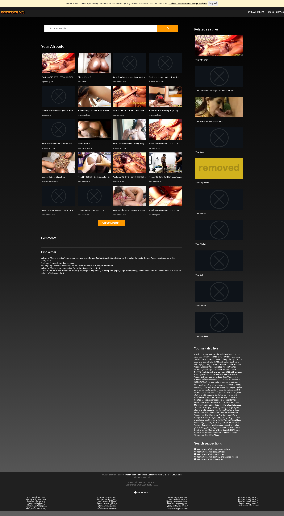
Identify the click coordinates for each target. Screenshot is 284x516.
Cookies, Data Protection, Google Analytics (188, 3)
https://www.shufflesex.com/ (36, 509)
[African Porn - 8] (94, 72)
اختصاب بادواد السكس (211, 369)
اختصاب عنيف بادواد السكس (214, 422)
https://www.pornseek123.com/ (177, 501)
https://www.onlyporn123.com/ (177, 509)
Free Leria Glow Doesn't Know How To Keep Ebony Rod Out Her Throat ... (74, 210)
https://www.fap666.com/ (36, 505)
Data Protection (155, 475)
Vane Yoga (208, 405)
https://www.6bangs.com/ (36, 501)
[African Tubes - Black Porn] (58, 172)
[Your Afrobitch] (94, 139)
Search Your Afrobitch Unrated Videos (213, 449)
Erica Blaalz (214, 435)
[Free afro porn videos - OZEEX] (94, 205)
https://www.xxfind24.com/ (106, 505)
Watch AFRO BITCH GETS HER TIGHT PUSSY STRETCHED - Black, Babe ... (74, 77)
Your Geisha (200, 213)
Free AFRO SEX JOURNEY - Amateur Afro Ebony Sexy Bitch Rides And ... (180, 177)
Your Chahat (200, 244)
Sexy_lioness (207, 359)
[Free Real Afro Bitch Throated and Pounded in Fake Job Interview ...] (58, 139)
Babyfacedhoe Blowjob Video (217, 357)
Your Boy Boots (202, 182)
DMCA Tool (177, 475)
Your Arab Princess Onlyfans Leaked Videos (214, 90)
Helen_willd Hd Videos (220, 420)
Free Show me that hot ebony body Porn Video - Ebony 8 (138, 143)
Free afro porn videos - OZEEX (91, 210)
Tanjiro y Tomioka (202, 425)
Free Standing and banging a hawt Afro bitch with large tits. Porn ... (142, 77)
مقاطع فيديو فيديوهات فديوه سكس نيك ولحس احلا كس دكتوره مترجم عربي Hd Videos (218, 390)
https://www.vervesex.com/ (106, 497)
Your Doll (199, 275)
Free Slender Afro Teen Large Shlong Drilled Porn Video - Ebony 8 (142, 210)
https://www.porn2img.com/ (248, 499)
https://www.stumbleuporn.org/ (248, 505)
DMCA (251, 11)
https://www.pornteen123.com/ (177, 505)
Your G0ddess (201, 336)
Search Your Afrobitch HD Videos (211, 454)
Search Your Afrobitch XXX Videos (211, 452)
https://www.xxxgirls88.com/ (107, 509)
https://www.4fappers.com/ (36, 497)
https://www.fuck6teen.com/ (177, 499)
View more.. (111, 223)
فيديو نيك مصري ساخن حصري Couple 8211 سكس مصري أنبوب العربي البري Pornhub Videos (217, 383)
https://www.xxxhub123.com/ (107, 501)
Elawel (217, 359)
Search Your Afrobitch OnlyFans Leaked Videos (217, 457)
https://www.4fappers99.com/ (36, 499)
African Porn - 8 (84, 77)
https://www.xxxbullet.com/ (106, 499)
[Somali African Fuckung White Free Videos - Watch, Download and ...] (58, 106)
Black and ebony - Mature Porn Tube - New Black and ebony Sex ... (177, 77)
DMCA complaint (56, 273)
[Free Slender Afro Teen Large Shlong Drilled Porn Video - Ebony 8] (129, 205)
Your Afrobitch (84, 143)
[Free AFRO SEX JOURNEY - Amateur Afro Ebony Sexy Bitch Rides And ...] (165, 172)
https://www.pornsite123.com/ (36, 507)
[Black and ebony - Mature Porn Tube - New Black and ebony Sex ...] (165, 72)
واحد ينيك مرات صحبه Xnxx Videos (208, 387)
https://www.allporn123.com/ (177, 507)
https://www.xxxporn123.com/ (106, 503)
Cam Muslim (232, 422)
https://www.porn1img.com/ (248, 497)
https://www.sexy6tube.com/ (177, 497)
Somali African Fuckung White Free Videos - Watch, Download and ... (72, 110)
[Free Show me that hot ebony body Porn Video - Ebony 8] (129, 139)
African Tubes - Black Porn (53, 177)
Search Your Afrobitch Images (209, 459)
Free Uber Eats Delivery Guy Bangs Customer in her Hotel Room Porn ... (179, 110)
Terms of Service (275, 11)
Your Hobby (200, 305)
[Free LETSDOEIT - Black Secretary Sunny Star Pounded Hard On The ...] (94, 172)
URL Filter (167, 475)
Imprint (260, 11)
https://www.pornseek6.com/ (177, 503)
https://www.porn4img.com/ (248, 503)
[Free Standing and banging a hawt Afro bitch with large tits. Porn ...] (129, 72)
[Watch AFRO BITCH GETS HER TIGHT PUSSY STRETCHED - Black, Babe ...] (58, 72)
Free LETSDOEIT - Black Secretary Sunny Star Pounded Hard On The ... (108, 177)
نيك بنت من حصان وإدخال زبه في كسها (232, 360)
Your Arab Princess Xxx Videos (208, 121)
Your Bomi (199, 152)
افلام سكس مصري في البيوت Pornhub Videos (213, 354)
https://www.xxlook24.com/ (106, 507)
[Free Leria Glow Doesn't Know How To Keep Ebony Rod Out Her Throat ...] (58, 205)
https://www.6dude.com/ (36, 503)
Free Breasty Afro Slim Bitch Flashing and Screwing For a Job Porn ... (107, 110)
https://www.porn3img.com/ (248, 501)
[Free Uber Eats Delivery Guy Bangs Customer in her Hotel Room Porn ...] (165, 106)
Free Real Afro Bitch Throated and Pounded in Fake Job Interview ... (71, 143)
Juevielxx (219, 405)
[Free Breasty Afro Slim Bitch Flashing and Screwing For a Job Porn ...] (94, 106)
